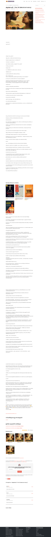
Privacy (37, 530)
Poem (31, 1)
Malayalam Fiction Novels (19, 530)
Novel (26, 1)
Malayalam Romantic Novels (19, 529)
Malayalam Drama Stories (9, 530)
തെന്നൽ (7, 419)
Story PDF (38, 1)
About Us (27, 530)
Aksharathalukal (39, 8)
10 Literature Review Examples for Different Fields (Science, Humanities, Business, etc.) (39, 17)
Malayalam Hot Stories (8, 534)
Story (29, 1)
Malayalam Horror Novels (19, 534)
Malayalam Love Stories (9, 529)
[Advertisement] (19, 37)
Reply (32, 486)
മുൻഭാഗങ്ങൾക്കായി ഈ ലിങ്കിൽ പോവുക (11, 413)
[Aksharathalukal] (10, 1)
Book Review (34, 1)
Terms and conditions (38, 534)
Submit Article (27, 529)
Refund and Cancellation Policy (40, 535)
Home (24, 1)
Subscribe (19, 471)
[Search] (44, 5)
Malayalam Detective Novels (19, 535)
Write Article (42, 1)
